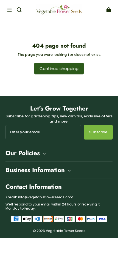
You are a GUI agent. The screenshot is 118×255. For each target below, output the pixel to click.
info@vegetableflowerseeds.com (45, 197)
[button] (9, 10)
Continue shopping (59, 68)
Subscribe (98, 132)
